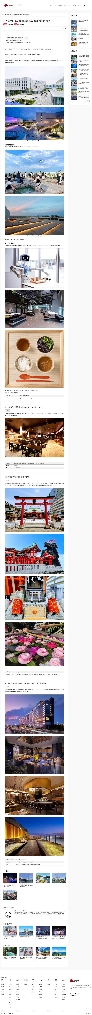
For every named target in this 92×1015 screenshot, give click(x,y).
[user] (84, 5)
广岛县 (2, 991)
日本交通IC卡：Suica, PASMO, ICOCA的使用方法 (83, 34)
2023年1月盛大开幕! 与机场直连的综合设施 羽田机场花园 (19, 42)
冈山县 (2, 986)
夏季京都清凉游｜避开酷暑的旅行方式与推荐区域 (42, 958)
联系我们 (33, 1011)
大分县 (17, 986)
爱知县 (10, 994)
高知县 (33, 991)
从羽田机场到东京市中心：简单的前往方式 (83, 21)
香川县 (33, 989)
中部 (10, 980)
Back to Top (87, 1013)
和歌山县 (56, 989)
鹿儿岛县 (18, 999)
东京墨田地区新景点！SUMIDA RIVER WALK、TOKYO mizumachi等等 (26, 885)
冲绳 (48, 980)
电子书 (74, 5)
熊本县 (17, 991)
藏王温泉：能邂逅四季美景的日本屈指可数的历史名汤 (10, 958)
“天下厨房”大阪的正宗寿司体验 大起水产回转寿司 (84, 43)
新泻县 (10, 997)
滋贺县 (56, 997)
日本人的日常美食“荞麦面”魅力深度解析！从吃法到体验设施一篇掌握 (84, 74)
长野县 (10, 1004)
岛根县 (2, 989)
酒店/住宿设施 (67, 5)
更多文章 (87, 100)
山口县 (2, 984)
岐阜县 (10, 991)
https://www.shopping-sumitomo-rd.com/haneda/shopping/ (28, 864)
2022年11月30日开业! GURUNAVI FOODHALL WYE (18, 39)
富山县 (10, 986)
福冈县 (17, 994)
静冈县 (10, 1007)
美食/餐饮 (60, 5)
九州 (17, 980)
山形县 (40, 986)
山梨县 (10, 989)
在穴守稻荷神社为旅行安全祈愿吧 (14, 40)
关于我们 (18, 1011)
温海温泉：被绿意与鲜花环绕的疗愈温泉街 (83, 83)
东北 (40, 980)
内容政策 (64, 1011)
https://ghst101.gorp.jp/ (19, 467)
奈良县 (56, 994)
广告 (79, 1011)
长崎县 (17, 997)
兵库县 (56, 986)
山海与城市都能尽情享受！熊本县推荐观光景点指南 (58, 958)
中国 (2, 980)
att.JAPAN (4, 14)
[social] (65, 28)
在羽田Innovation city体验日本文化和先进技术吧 (17, 37)
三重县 (10, 984)
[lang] (79, 5)
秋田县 (40, 994)
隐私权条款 (49, 1011)
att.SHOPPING (73, 995)
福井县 (10, 1002)
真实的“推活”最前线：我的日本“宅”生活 (84, 92)
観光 (51, 5)
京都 (56, 984)
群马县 (63, 997)
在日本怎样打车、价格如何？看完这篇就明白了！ (83, 29)
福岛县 (40, 991)
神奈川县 (64, 994)
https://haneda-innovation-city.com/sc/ (27, 398)
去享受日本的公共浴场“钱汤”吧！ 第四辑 (10, 937)
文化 (55, 5)
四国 (33, 980)
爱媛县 (33, 986)
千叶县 (63, 984)
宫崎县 (17, 989)
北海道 (26, 980)
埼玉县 (63, 986)
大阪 (56, 991)
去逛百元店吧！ (81, 38)
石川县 (10, 999)
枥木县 (63, 991)
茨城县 (63, 999)
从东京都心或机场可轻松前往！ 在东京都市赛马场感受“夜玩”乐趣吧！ (9, 885)
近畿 (56, 980)
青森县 (40, 997)
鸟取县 (2, 994)
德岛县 (33, 984)
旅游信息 (3, 1011)
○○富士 (79, 25)
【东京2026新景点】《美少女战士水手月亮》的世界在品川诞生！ (58, 938)
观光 (8, 14)
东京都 (63, 989)
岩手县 (40, 989)
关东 (63, 980)
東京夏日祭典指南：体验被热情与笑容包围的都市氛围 (42, 937)
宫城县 (40, 984)
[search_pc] (31, 5)
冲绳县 (48, 984)
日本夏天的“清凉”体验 (24, 936)
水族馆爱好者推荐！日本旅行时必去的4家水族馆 (83, 65)
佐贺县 (17, 984)
